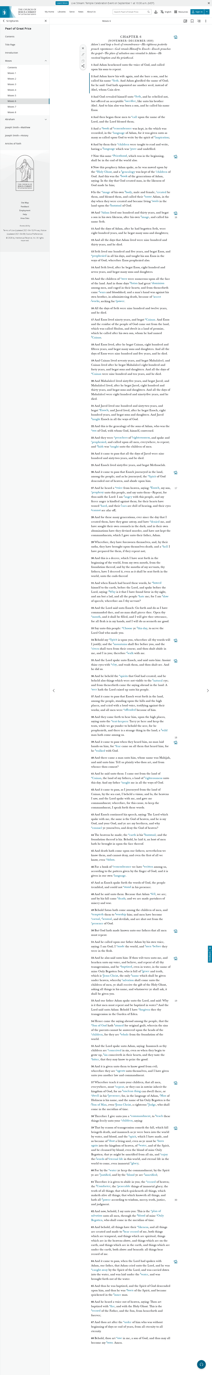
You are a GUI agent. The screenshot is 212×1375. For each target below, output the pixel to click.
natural (158, 681)
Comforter (103, 1186)
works (95, 301)
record (151, 1182)
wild (164, 730)
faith (101, 447)
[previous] (54, 691)
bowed (157, 583)
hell (165, 547)
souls (155, 201)
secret (157, 297)
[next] (208, 691)
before (157, 946)
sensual (107, 919)
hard (104, 506)
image (106, 192)
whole (125, 1034)
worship (121, 915)
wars (103, 292)
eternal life (116, 1159)
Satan (134, 283)
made (120, 946)
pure (134, 149)
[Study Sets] (185, 21)
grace (145, 971)
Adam (105, 213)
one (119, 1338)
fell (153, 894)
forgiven (145, 1010)
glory (134, 1163)
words (100, 1159)
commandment (140, 1116)
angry (128, 497)
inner (117, 1295)
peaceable (124, 1186)
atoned (119, 1025)
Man (163, 1096)
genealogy (128, 172)
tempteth (98, 915)
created (161, 192)
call (134, 117)
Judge (152, 1105)
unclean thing (132, 1091)
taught (96, 419)
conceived (115, 1050)
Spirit (152, 476)
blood (131, 1175)
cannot (96, 510)
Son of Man (99, 1105)
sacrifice (130, 101)
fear (118, 746)
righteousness (141, 438)
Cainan (150, 320)
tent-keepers (120, 721)
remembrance (123, 129)
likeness (143, 1227)
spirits (124, 676)
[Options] (206, 21)
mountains (120, 644)
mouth (96, 617)
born (130, 1290)
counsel (97, 828)
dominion (158, 283)
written (148, 867)
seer (94, 690)
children (123, 144)
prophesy (98, 492)
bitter (95, 1059)
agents (121, 1071)
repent (120, 1087)
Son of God (99, 1025)
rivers (95, 649)
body (129, 192)
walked (100, 751)
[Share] (83, 65)
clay (114, 665)
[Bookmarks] (192, 21)
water (143, 1146)
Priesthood (120, 156)
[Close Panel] (45, 20)
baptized (126, 967)
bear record (131, 1232)
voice (119, 488)
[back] (3, 20)
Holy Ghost (104, 172)
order (127, 1322)
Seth (116, 81)
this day (142, 628)
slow (166, 596)
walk (130, 653)
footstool (116, 206)
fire (112, 1306)
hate (141, 596)
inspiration (162, 137)
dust (112, 1141)
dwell (95, 1096)
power (120, 301)
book (106, 129)
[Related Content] (199, 21)
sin (106, 1055)
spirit (133, 1137)
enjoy (164, 1154)
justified (105, 1175)
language (119, 133)
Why (112, 592)
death (121, 898)
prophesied (99, 256)
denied (155, 522)
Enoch (104, 410)
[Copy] (83, 60)
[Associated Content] (175, 37)
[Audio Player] (201, 1364)
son (94, 431)
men (124, 279)
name (148, 197)
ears (124, 506)
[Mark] (83, 54)
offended (130, 710)
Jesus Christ (110, 976)
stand (127, 887)
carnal (96, 919)
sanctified (151, 1175)
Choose (127, 628)
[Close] (83, 48)
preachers (121, 438)
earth (132, 835)
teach (159, 1116)
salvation (128, 980)
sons (110, 1343)
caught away (100, 1270)
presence (97, 923)
